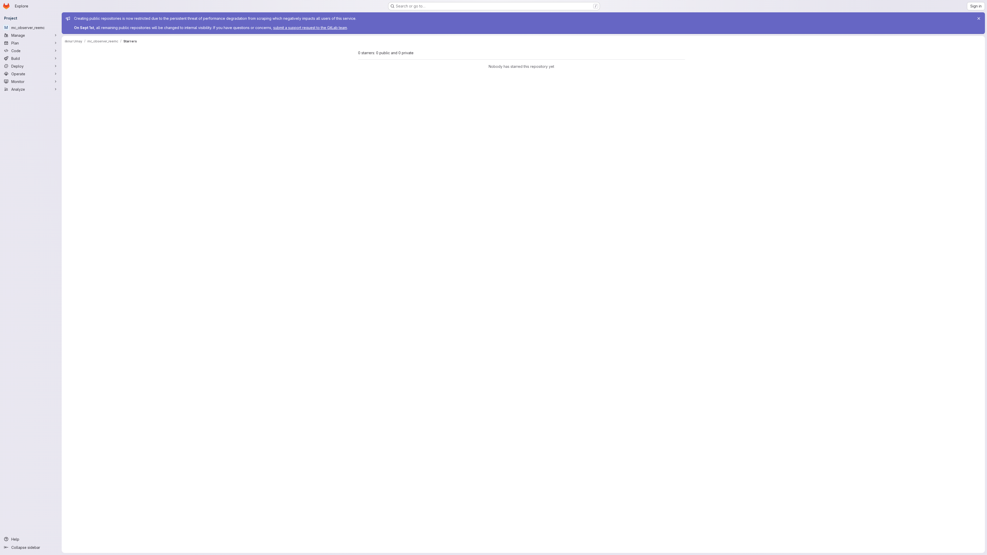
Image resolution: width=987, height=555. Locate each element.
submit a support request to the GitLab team (310, 27)
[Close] (979, 18)
